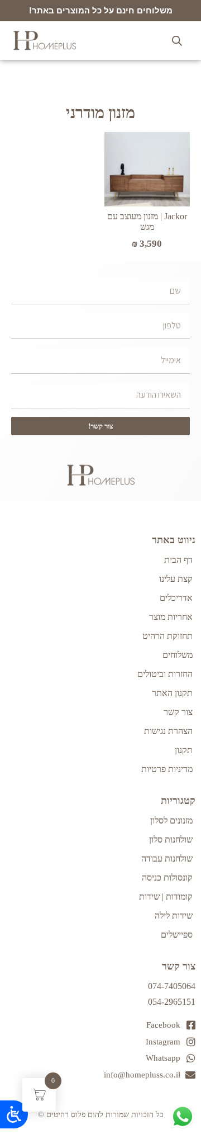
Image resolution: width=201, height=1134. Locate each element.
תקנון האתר (172, 693)
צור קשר (178, 712)
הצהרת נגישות (168, 731)
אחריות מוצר (171, 617)
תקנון (184, 750)
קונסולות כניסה (167, 877)
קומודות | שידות (166, 896)
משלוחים (177, 655)
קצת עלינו (176, 579)
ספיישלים (177, 934)
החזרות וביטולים (165, 674)
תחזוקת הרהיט (167, 636)
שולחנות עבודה (167, 858)
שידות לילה (174, 915)
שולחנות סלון (171, 839)
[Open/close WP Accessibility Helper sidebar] (14, 1114)
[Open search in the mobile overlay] (177, 41)
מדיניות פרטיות (167, 769)
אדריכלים (176, 598)
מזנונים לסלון (171, 820)
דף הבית (178, 559)
